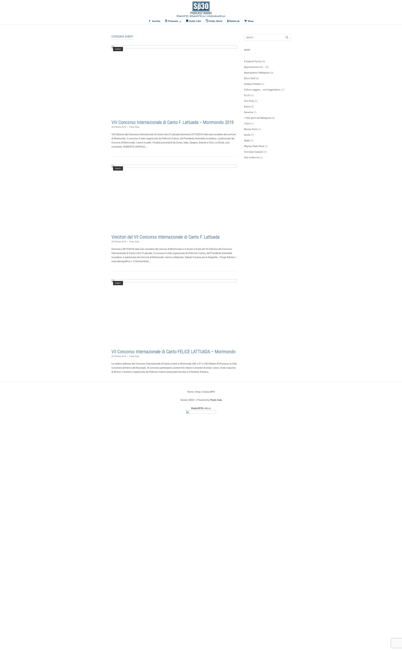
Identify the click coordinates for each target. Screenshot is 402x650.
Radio (247, 140)
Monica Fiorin (251, 129)
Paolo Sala (134, 126)
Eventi (118, 49)
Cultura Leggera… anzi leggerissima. (262, 89)
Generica (248, 112)
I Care (247, 123)
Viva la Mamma (251, 157)
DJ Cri (247, 95)
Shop (198, 391)
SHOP (247, 49)
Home (190, 391)
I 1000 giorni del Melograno (257, 117)
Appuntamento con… (254, 66)
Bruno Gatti (249, 78)
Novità (247, 134)
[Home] (201, 7)
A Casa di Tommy (253, 61)
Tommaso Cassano (253, 151)
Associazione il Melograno (257, 72)
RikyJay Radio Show (254, 146)
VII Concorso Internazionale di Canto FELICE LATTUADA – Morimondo (173, 351)
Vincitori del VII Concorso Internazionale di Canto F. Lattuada (165, 237)
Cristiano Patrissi (252, 83)
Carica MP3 (209, 391)
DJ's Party (249, 100)
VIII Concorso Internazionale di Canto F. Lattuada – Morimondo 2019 (172, 122)
